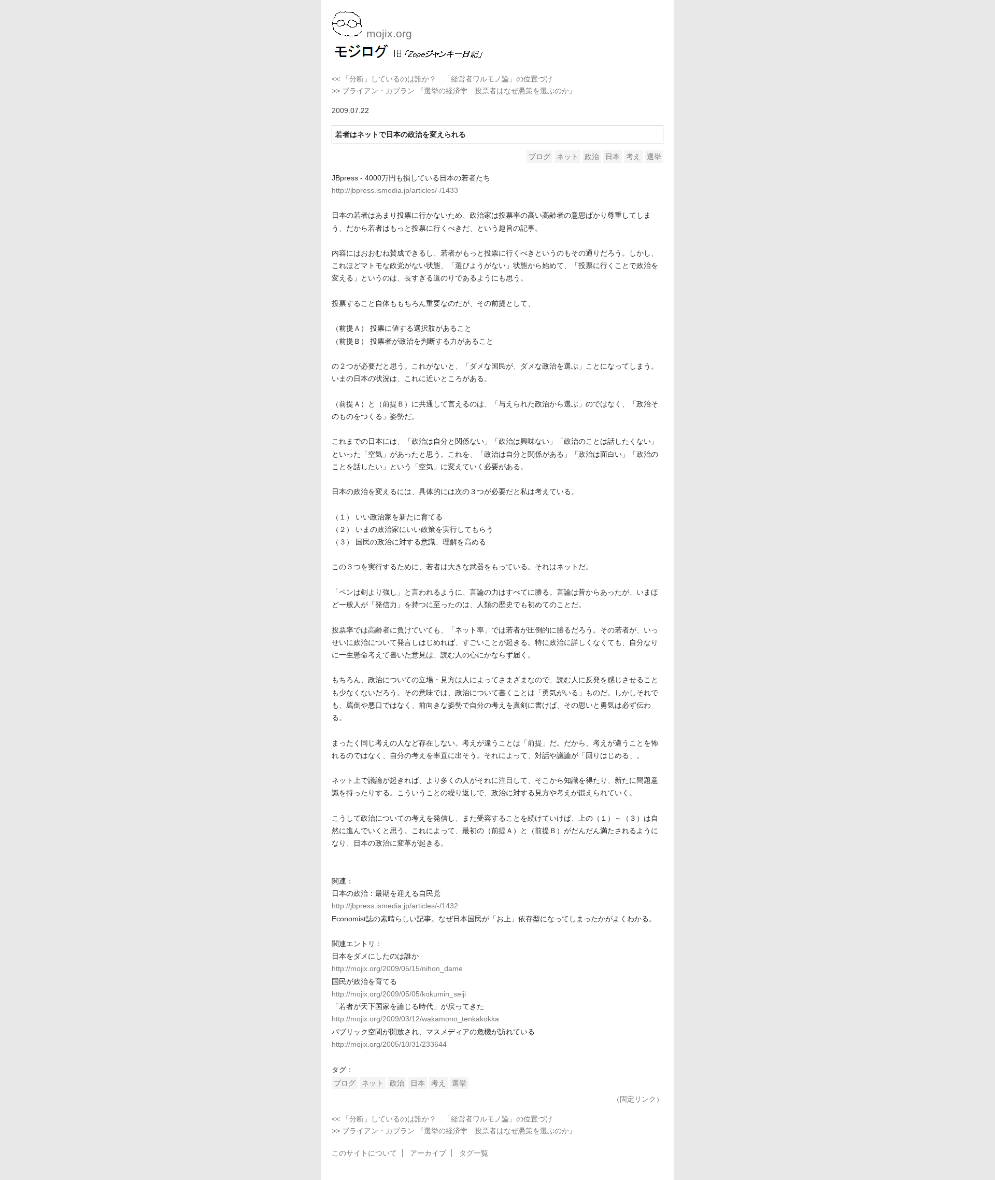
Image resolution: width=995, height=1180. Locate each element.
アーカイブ (428, 1153)
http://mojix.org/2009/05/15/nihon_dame (397, 968)
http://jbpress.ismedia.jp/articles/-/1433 (395, 190)
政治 (592, 156)
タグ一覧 (473, 1153)
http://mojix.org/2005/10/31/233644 (389, 1044)
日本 (612, 156)
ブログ (539, 156)
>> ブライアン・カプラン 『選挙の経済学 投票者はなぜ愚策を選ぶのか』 (454, 91)
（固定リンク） (638, 1099)
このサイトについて (364, 1153)
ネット (567, 156)
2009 (340, 110)
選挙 (654, 156)
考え (633, 156)
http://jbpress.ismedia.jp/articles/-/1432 (395, 906)
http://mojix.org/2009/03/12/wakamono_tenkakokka (415, 1019)
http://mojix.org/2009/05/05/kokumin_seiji (399, 994)
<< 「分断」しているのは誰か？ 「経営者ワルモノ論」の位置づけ (442, 79)
